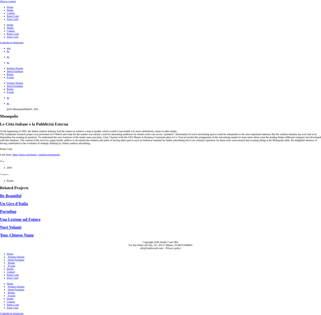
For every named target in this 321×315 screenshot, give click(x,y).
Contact (11, 13)
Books (10, 74)
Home (10, 7)
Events (10, 77)
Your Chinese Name (17, 235)
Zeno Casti (12, 19)
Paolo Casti (13, 16)
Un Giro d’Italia (14, 203)
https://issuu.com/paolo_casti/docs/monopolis (36, 154)
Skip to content (8, 1)
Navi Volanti (10, 227)
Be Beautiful (10, 196)
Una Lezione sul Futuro (20, 219)
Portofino (8, 211)
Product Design (15, 68)
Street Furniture (15, 71)
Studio (10, 10)
